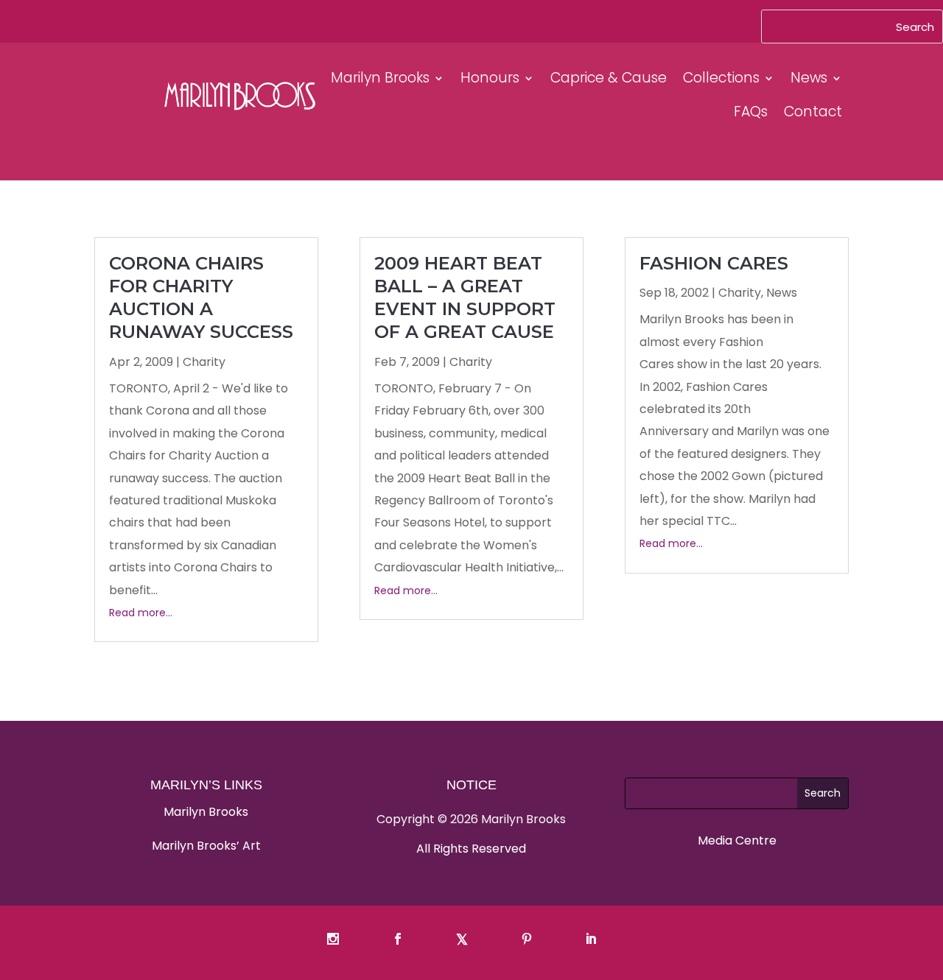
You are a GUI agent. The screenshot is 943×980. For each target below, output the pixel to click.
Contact (813, 111)
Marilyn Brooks (380, 78)
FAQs (751, 111)
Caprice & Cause (608, 78)
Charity (204, 361)
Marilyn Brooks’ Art (206, 845)
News (808, 78)
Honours (489, 78)
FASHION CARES (713, 263)
